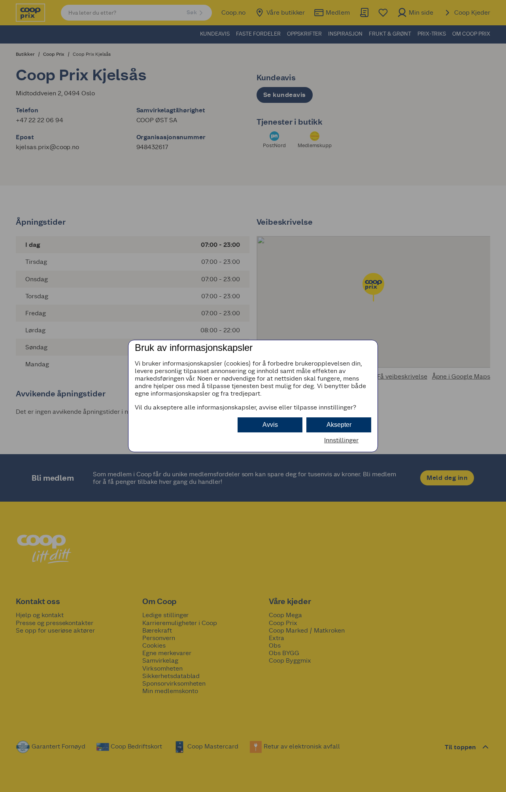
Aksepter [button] (339, 424)
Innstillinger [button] (341, 440)
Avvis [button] (270, 424)
